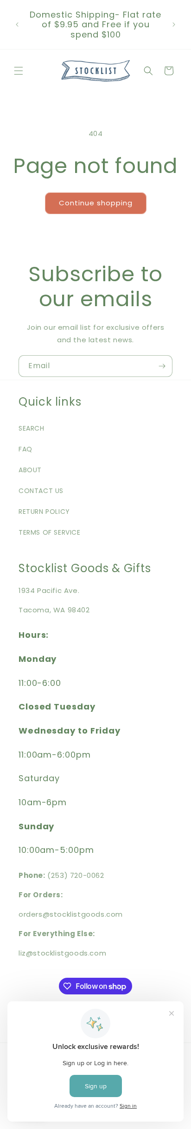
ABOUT (30, 470)
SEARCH (32, 428)
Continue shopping (96, 203)
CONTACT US (41, 490)
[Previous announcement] (17, 24)
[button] (18, 71)
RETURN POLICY (44, 511)
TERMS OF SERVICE (50, 532)
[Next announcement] (174, 24)
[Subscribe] (162, 366)
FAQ (25, 449)
